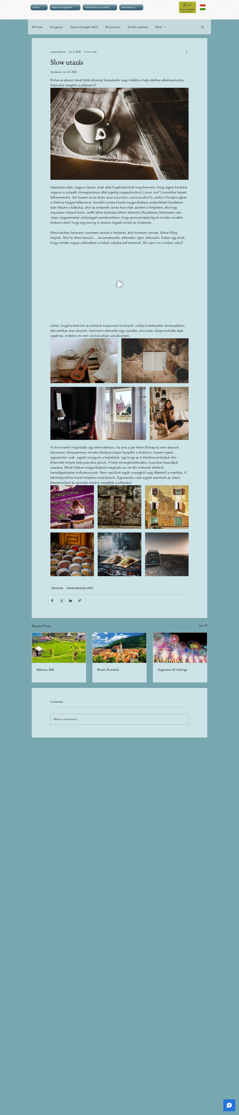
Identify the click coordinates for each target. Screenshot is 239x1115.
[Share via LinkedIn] (70, 600)
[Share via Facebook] (52, 600)
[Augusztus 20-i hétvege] (180, 648)
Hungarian (56, 27)
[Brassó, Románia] (120, 648)
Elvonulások (112, 27)
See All (203, 625)
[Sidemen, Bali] (59, 648)
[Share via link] (79, 600)
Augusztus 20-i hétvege (172, 669)
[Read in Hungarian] (203, 7)
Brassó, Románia (108, 669)
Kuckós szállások (138, 27)
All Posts (37, 27)
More (158, 27)
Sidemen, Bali (45, 669)
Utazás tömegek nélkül (84, 27)
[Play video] (119, 284)
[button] (202, 26)
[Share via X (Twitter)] (61, 600)
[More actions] (186, 51)
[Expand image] (84, 360)
